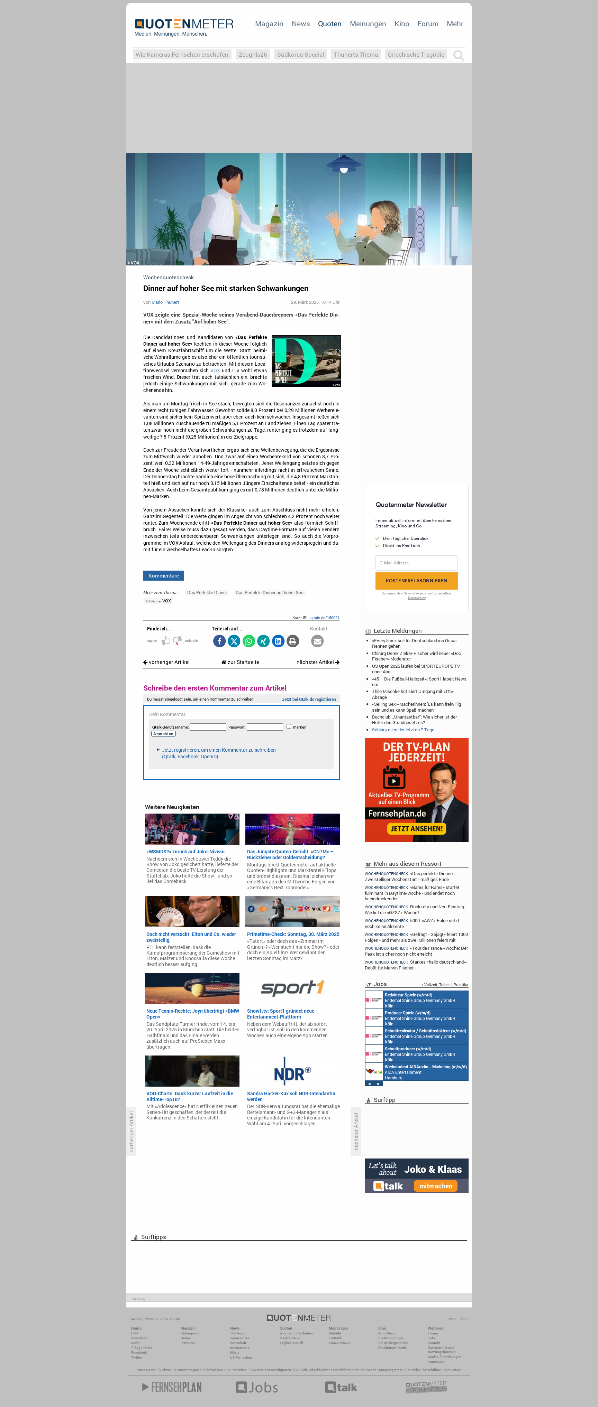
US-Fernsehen (241, 1357)
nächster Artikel (316, 662)
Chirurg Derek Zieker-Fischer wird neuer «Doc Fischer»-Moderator (416, 656)
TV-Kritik (335, 1338)
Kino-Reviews (339, 1343)
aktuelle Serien (365, 1370)
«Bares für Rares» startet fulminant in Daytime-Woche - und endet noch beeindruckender (412, 892)
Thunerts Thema (356, 54)
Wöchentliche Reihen (296, 1333)
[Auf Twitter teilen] (234, 641)
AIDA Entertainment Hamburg (426, 1072)
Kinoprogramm (391, 1370)
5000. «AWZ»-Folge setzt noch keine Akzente (412, 923)
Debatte (335, 1333)
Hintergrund (190, 1333)
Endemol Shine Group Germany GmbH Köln (420, 1000)
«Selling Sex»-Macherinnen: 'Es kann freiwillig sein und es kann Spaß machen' (416, 707)
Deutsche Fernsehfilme (423, 1370)
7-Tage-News (141, 1347)
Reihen (186, 1338)
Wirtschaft (238, 1343)
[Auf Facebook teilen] (219, 641)
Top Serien (451, 1370)
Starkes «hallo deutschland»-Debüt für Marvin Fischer (416, 964)
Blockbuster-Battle (392, 1347)
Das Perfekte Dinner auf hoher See (269, 592)
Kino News (146, 1370)
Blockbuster (319, 1370)
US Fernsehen (236, 1370)
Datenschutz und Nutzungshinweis (441, 1349)
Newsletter (139, 1338)
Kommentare (163, 575)
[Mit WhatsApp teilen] (248, 641)
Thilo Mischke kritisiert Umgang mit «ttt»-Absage (413, 694)
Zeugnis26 (253, 54)
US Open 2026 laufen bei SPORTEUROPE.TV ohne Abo (416, 669)
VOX (215, 370)
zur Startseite (242, 662)
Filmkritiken (213, 1370)
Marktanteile (289, 1338)
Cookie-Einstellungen (444, 1356)
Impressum (436, 1361)
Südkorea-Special (300, 54)
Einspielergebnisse (393, 1343)
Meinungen (368, 23)
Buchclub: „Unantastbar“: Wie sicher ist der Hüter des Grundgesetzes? (414, 719)
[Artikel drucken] (293, 641)
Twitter (136, 1357)
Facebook (139, 1352)
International (240, 1347)
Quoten (330, 23)
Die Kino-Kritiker (390, 1338)
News (301, 23)
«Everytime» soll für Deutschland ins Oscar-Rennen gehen (415, 643)
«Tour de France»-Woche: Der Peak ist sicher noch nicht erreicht (416, 951)
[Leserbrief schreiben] (317, 641)
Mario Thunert (165, 302)
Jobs (432, 1338)
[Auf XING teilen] (263, 641)
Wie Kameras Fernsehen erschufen (182, 54)
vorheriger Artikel (168, 662)
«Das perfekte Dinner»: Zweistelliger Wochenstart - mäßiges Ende (410, 876)
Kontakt (434, 1343)
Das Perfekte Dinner (207, 592)
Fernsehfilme (341, 1370)
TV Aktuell (165, 1370)
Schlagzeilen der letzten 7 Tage (403, 729)
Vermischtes (239, 1338)
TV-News (237, 1333)
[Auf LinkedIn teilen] (278, 641)
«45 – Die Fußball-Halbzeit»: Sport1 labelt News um (419, 681)
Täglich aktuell (291, 1343)
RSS (134, 1333)
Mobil (136, 1343)
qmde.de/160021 (324, 617)
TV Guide (300, 1370)
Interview (188, 1343)
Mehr (455, 23)
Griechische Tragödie (416, 54)
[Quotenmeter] (184, 27)
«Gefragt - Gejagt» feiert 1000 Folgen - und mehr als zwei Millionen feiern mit (416, 937)
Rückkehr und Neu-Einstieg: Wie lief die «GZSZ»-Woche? (415, 909)
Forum (427, 23)
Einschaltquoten (278, 1370)
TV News (256, 1370)
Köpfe (234, 1352)
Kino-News (386, 1333)
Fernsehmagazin (188, 1370)
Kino (402, 23)
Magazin (269, 23)
